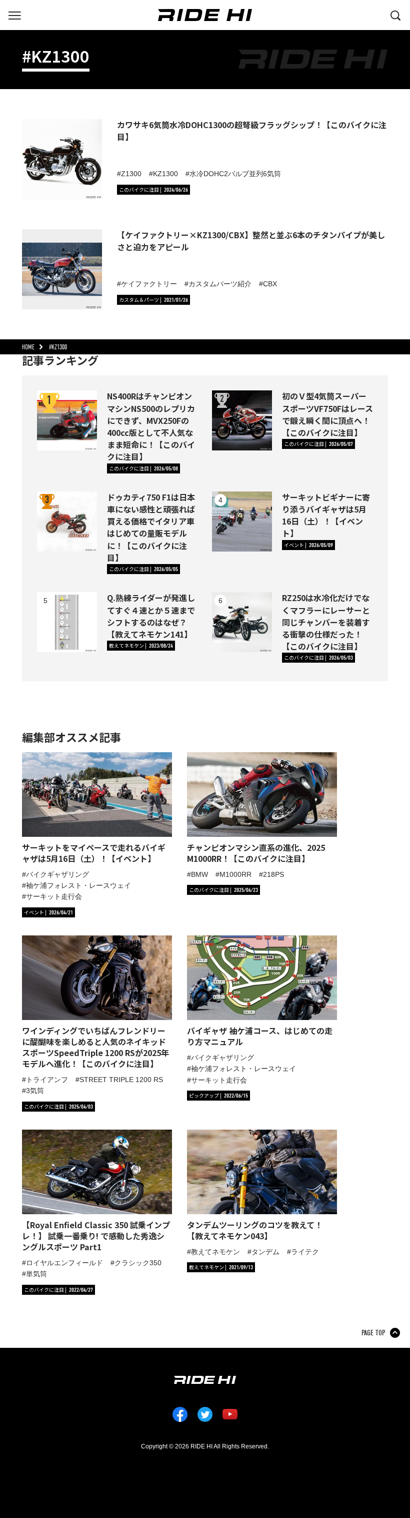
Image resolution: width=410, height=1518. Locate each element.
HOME (28, 347)
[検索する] (395, 14)
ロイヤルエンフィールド (64, 1263)
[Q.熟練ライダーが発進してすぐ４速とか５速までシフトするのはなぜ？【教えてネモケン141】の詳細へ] (67, 622)
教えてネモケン (215, 1252)
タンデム (266, 1252)
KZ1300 (165, 174)
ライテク (305, 1252)
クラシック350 (138, 1263)
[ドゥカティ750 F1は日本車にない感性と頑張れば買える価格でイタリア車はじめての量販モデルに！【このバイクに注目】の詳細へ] (67, 521)
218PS (273, 874)
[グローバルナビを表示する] (14, 14)
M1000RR (236, 874)
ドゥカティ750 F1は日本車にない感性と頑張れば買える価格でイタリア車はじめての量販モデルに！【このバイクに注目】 (151, 527)
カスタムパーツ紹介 (220, 284)
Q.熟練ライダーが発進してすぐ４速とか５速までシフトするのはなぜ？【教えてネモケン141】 (151, 616)
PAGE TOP (373, 1332)
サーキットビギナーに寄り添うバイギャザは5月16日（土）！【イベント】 (326, 515)
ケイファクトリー (149, 284)
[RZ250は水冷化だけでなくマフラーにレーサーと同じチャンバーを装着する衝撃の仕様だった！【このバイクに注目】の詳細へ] (242, 622)
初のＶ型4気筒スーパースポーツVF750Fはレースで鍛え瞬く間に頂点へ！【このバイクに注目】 (327, 414)
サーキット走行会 (54, 896)
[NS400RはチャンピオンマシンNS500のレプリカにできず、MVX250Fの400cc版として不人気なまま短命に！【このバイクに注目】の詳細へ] (67, 420)
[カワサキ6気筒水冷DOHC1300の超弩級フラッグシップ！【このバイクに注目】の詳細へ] (62, 159)
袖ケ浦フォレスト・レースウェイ (78, 885)
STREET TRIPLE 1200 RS (121, 1080)
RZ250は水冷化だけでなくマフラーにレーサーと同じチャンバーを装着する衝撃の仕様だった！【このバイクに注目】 (326, 622)
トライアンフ (47, 1080)
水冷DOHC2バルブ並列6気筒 (235, 174)
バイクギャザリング (57, 874)
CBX (270, 284)
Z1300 (131, 174)
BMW (199, 874)
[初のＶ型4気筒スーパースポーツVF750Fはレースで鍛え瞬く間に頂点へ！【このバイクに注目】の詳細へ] (242, 420)
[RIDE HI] (205, 15)
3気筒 (35, 1091)
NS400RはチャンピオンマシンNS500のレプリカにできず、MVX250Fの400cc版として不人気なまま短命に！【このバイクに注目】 (151, 426)
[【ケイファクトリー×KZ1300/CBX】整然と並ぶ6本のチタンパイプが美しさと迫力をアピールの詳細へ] (62, 269)
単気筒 (36, 1274)
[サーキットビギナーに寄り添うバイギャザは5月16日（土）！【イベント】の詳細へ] (242, 521)
